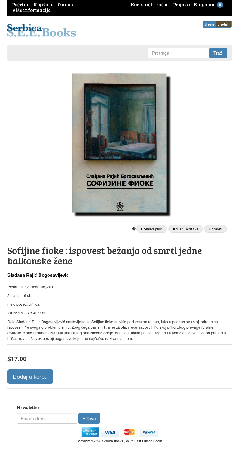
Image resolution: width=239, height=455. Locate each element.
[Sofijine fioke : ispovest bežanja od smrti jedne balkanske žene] (119, 143)
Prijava (89, 418)
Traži (218, 53)
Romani (215, 228)
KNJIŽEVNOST (186, 228)
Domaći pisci (152, 228)
